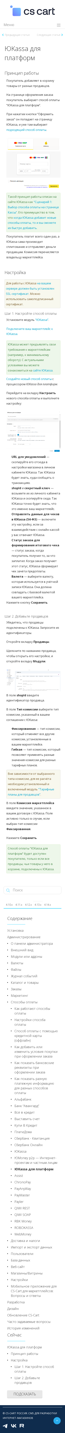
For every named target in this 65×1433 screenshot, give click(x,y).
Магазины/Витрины (27, 1273)
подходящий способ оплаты (26, 130)
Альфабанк (22, 1099)
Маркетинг (19, 995)
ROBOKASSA (23, 1227)
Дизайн (13, 1308)
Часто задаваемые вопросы (29, 1321)
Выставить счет (27, 1119)
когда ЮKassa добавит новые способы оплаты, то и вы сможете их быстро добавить (32, 223)
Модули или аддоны (26, 956)
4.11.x (19, 904)
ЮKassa (20, 1151)
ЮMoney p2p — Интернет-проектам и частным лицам (35, 1160)
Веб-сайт (18, 1267)
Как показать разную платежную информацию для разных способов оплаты (34, 1086)
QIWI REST (22, 1208)
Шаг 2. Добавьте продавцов (27, 1380)
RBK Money (23, 1221)
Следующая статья (48, 35)
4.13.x (38, 904)
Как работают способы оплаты (32, 1010)
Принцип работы (24, 1353)
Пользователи (22, 1254)
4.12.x (28, 904)
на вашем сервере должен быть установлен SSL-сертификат (30, 288)
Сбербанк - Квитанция (32, 1138)
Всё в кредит (24, 1112)
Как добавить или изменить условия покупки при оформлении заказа (36, 1051)
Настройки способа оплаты (29, 1022)
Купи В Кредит (25, 1125)
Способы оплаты (24, 1002)
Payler (18, 1201)
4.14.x (47, 904)
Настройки (19, 1280)
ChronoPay (22, 1182)
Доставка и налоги (25, 1240)
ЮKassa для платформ (33, 1169)
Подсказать (25, 1394)
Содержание (19, 918)
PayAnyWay (22, 1188)
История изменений (23, 1328)
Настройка (19, 1360)
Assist (18, 1175)
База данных (20, 1260)
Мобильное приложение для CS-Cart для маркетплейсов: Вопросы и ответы (34, 1291)
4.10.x (9, 904)
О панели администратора (32, 943)
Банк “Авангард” (26, 1106)
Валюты (17, 963)
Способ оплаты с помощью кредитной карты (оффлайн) (36, 1036)
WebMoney (22, 1234)
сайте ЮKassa (43, 370)
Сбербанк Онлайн (28, 1145)
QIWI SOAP (22, 1214)
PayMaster (22, 1195)
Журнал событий (24, 976)
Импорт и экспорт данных (31, 1247)
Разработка (16, 1302)
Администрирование (23, 937)
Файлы (16, 969)
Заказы (16, 989)
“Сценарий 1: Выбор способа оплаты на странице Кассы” (33, 207)
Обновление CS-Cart (23, 1315)
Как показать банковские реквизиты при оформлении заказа (34, 1067)
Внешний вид (22, 950)
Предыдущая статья (17, 35)
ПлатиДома (23, 1132)
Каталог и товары (25, 982)
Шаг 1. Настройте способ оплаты (34, 1369)
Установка (15, 930)
